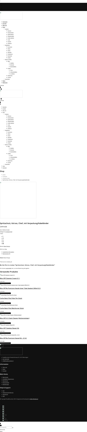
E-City (11, 70)
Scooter (9, 77)
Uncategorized (8, 231)
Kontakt (4, 23)
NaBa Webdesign (34, 399)
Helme (9, 48)
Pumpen (9, 41)
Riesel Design (7, 246)
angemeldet (8, 268)
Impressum (5, 394)
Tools (9, 39)
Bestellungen (6, 384)
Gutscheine (7, 79)
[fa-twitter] (3, 238)
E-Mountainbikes (13, 72)
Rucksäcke (10, 55)
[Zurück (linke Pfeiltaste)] (0, 431)
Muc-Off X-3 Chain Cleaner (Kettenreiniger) (14, 318)
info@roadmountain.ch (8, 5)
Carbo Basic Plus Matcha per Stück (12, 308)
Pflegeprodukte (11, 36)
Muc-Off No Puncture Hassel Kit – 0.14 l (13, 338)
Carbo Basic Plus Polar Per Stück (11, 298)
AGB (4, 396)
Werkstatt (5, 82)
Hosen (9, 50)
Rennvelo (12, 64)
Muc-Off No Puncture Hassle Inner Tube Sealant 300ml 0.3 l (20, 288)
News (4, 81)
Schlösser (10, 43)
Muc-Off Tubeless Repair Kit (9, 328)
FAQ (3, 391)
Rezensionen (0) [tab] (6, 253)
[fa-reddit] (3, 243)
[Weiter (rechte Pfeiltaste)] (1, 431)
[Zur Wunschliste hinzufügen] (1, 283)
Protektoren (10, 54)
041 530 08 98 (6, 3)
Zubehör (7, 29)
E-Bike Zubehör (11, 38)
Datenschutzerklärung (8, 392)
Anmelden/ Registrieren (8, 379)
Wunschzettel (6, 382)
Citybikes (12, 63)
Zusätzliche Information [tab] (8, 252)
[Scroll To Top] (0, 423)
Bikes (9, 61)
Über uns (5, 25)
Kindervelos (10, 75)
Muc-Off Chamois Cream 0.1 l (10, 278)
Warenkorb (5, 381)
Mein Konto (5, 377)
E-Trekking (12, 73)
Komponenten (11, 32)
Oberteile (9, 52)
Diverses (9, 30)
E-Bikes (9, 68)
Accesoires (10, 47)
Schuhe (9, 57)
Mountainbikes (13, 66)
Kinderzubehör (11, 34)
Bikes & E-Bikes (8, 59)
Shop (4, 27)
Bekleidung (7, 45)
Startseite (5, 22)
